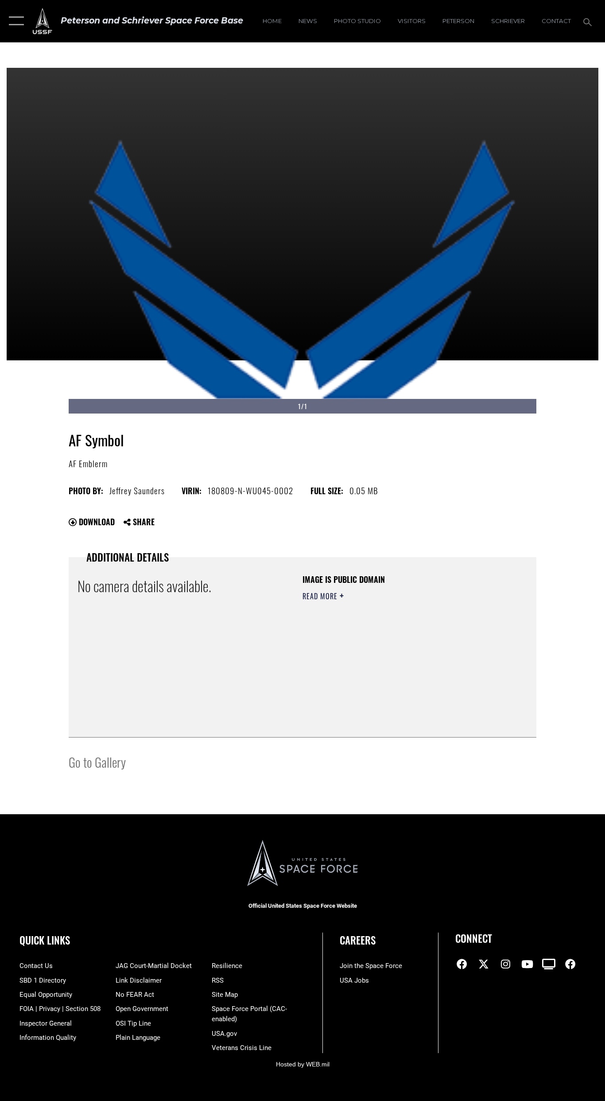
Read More (321, 596)
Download (96, 521)
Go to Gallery (97, 761)
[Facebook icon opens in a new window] (462, 964)
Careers (358, 940)
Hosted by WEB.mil (303, 1064)
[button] (14, 21)
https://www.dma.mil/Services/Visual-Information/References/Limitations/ (406, 665)
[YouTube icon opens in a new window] (527, 964)
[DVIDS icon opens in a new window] (548, 964)
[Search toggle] (589, 21)
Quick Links (44, 940)
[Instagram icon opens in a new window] (505, 964)
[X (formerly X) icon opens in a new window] (483, 964)
